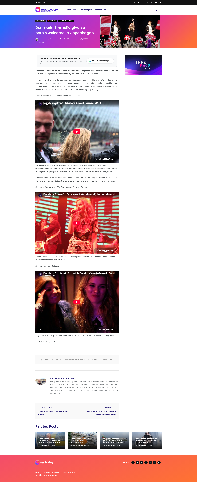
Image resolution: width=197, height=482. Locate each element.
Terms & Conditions (68, 472)
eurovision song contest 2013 (90, 360)
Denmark (52, 20)
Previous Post (47, 407)
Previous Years (101, 10)
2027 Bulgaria (86, 10)
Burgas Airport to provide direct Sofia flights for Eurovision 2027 (113, 441)
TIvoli (111, 360)
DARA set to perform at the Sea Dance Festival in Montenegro (146, 440)
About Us (38, 472)
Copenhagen (48, 360)
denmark (57, 360)
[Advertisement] (143, 93)
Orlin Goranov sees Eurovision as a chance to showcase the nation (49, 440)
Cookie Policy (56, 472)
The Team (46, 472)
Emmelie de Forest (72, 360)
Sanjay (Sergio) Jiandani (62, 378)
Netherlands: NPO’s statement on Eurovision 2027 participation (80, 441)
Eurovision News (69, 10)
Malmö (105, 360)
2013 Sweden (41, 20)
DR (63, 360)
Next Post (108, 407)
